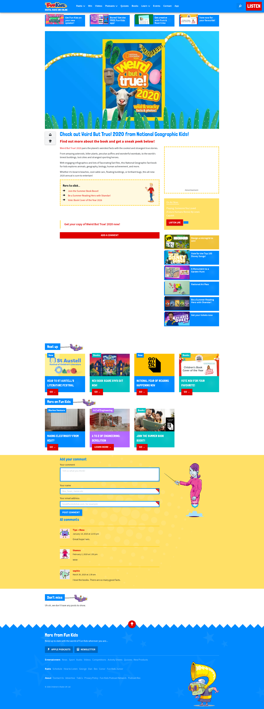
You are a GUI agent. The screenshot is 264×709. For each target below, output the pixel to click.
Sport (72, 659)
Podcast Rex (134, 678)
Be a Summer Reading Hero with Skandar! (89, 195)
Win (90, 6)
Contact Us (58, 678)
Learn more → (102, 447)
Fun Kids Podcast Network (113, 678)
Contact (167, 6)
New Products (141, 659)
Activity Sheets (115, 659)
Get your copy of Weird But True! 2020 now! (92, 224)
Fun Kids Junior (115, 669)
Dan (90, 669)
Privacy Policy (91, 678)
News (64, 659)
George (83, 669)
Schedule (57, 669)
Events (156, 6)
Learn (144, 6)
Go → (53, 392)
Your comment (67, 464)
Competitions (99, 659)
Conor (102, 669)
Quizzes (125, 6)
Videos (98, 6)
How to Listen (71, 669)
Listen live (175, 222)
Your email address (69, 498)
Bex (95, 669)
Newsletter (88, 649)
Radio (79, 6)
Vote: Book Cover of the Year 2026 (85, 200)
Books (135, 6)
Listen (253, 6)
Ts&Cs (80, 678)
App (177, 6)
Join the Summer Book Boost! (83, 191)
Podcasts (110, 6)
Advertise (70, 678)
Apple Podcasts (60, 649)
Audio (79, 659)
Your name (65, 485)
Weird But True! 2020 (70, 148)
